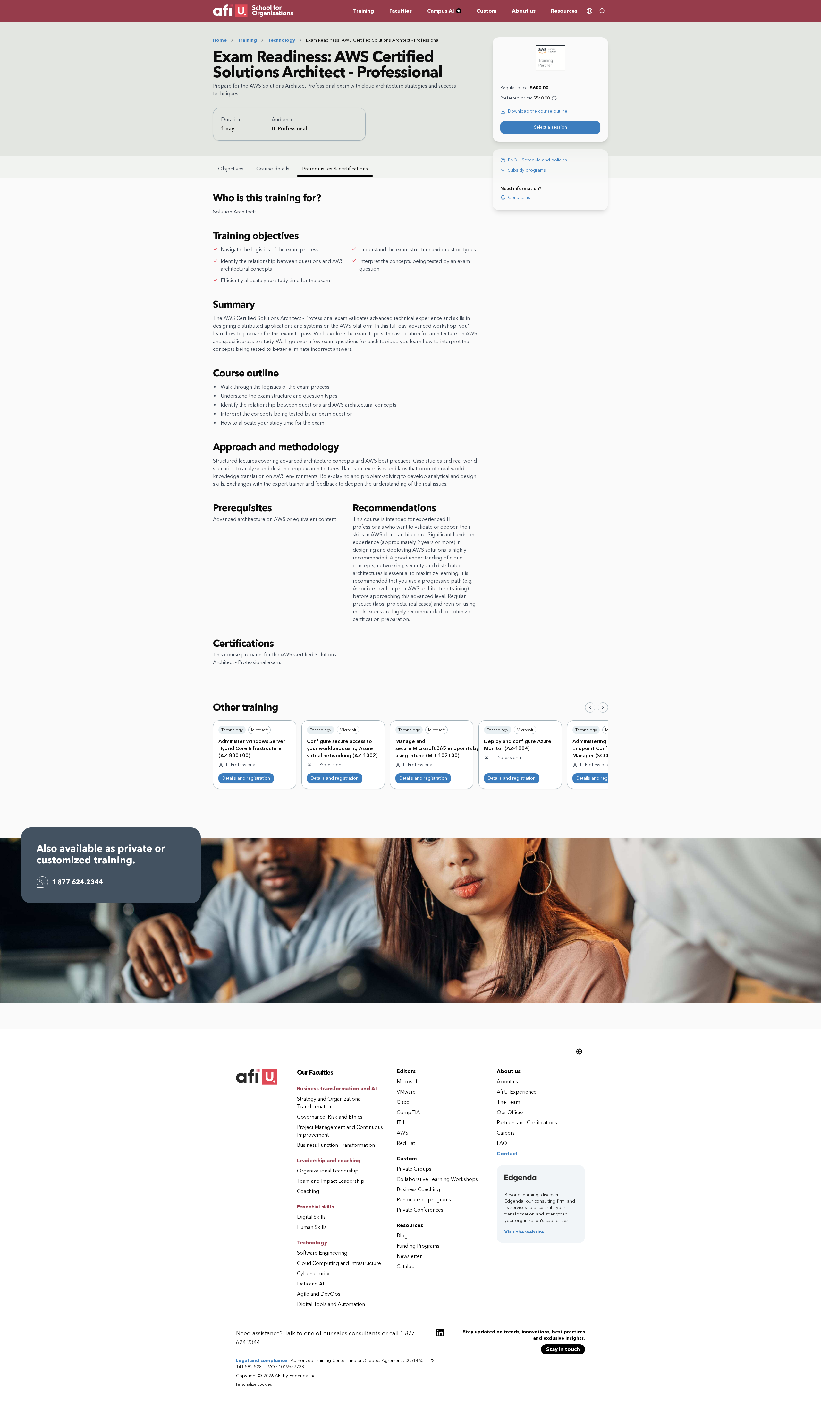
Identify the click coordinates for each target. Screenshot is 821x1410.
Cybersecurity (313, 1273)
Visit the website (524, 1232)
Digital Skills (311, 1217)
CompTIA (408, 1112)
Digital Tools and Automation (331, 1304)
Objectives (230, 169)
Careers (506, 1133)
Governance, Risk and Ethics (329, 1117)
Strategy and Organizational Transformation (329, 1103)
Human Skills (311, 1227)
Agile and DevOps (318, 1294)
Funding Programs (418, 1246)
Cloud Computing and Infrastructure (339, 1263)
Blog (402, 1236)
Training (363, 11)
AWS (402, 1133)
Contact (507, 1153)
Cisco (403, 1102)
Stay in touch (563, 1349)
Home (220, 40)
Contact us (519, 197)
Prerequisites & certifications (335, 169)
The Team (508, 1102)
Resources (564, 11)
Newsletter (409, 1256)
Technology (281, 40)
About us (524, 11)
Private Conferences (420, 1210)
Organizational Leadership (328, 1171)
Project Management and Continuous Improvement (340, 1131)
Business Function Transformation (336, 1145)
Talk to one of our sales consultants (332, 1333)
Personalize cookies (254, 1384)
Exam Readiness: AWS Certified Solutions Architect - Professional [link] (372, 40)
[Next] (603, 707)
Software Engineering (322, 1253)
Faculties (400, 11)
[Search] (602, 11)
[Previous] (590, 707)
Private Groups (414, 1169)
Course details (272, 169)
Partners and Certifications (527, 1123)
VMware (406, 1092)
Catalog (406, 1266)
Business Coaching (418, 1189)
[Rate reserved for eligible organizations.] (554, 98)
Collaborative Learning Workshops (437, 1179)
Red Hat (406, 1143)
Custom (486, 11)
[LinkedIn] (440, 1332)
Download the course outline (537, 111)
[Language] (589, 11)
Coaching (308, 1191)
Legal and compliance (261, 1360)
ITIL (401, 1123)
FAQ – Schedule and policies (537, 160)
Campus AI (446, 11)
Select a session (550, 127)
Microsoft (408, 1081)
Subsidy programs (527, 170)
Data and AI (310, 1284)
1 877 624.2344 (77, 882)
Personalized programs (424, 1200)
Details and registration (246, 778)
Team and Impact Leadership (330, 1181)
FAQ (502, 1143)
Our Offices (510, 1112)
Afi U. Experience (517, 1092)
